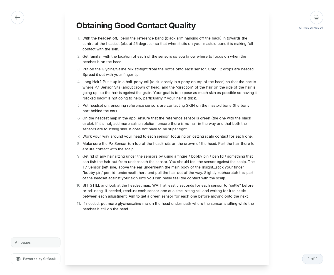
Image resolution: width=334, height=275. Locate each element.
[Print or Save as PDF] (316, 17)
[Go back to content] (17, 17)
